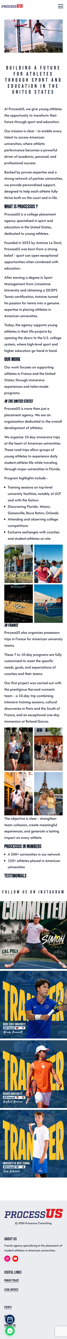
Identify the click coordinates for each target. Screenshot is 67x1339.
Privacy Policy (11, 1280)
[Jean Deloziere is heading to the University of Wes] (33, 1144)
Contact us (10, 1325)
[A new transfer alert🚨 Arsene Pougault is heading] (33, 1005)
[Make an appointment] (10, 1319)
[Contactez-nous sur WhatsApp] (10, 1331)
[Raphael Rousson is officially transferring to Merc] (33, 1074)
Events (8, 1307)
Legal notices (11, 1290)
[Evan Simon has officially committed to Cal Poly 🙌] (33, 935)
